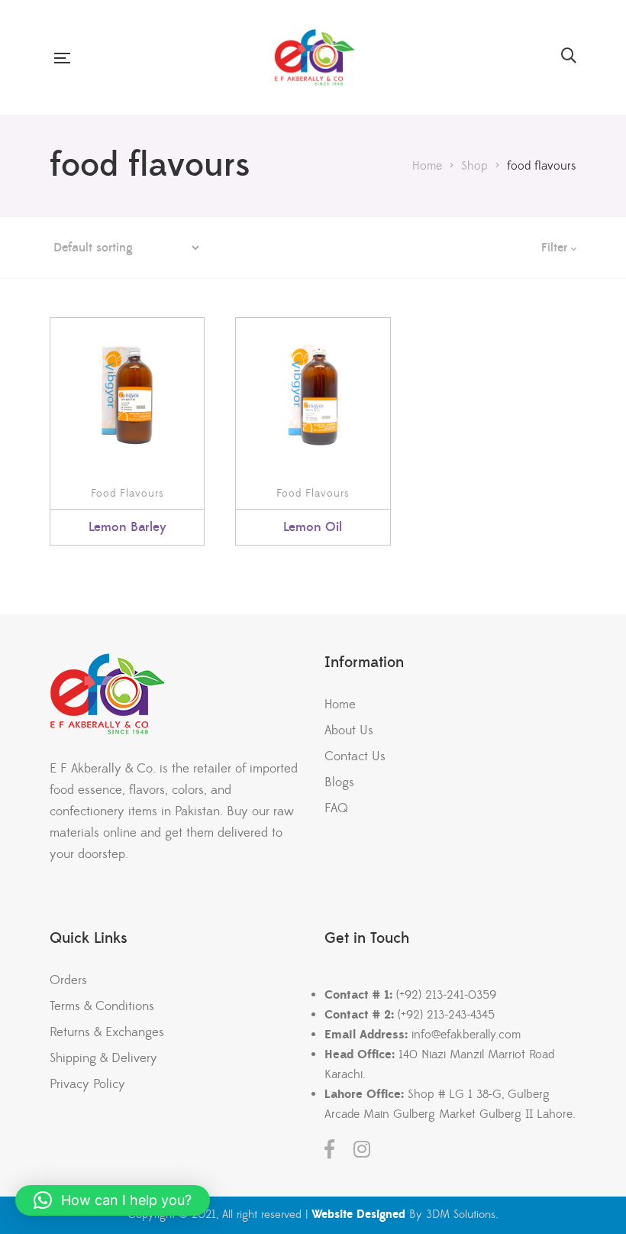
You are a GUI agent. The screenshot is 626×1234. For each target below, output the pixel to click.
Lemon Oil (312, 527)
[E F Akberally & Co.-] (315, 57)
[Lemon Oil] (312, 394)
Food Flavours (127, 493)
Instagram (361, 1148)
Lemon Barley (127, 527)
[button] (112, 1200)
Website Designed (358, 1214)
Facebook (329, 1148)
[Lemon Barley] (127, 394)
